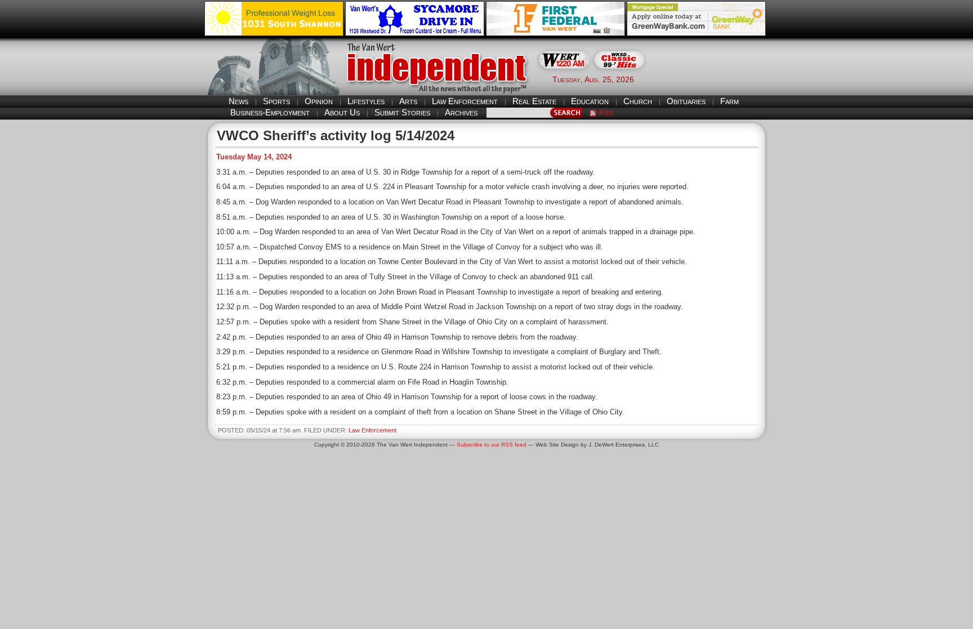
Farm (729, 101)
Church (637, 101)
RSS (606, 113)
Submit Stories (402, 112)
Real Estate (534, 101)
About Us (342, 112)
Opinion (319, 101)
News (238, 101)
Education (590, 101)
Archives (461, 112)
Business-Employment (270, 112)
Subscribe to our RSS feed (491, 444)
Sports (276, 101)
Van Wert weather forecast (712, 78)
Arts (408, 101)
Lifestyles (366, 101)
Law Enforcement (465, 101)
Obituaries (686, 101)
